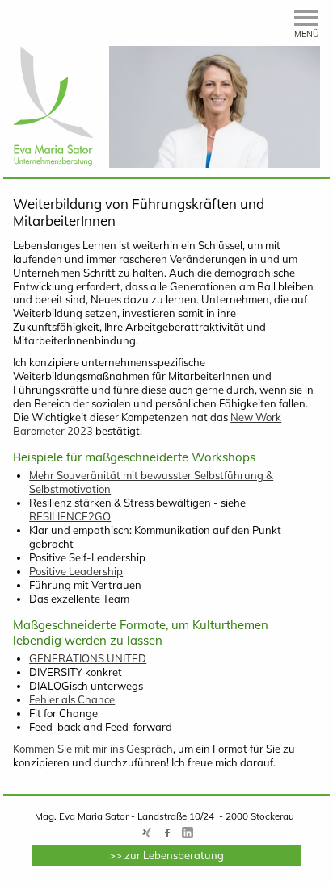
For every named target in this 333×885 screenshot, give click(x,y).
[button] (307, 26)
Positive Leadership (76, 571)
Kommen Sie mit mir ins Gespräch (93, 748)
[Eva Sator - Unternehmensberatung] (53, 162)
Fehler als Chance (72, 699)
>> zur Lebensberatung (166, 855)
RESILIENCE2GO (70, 516)
